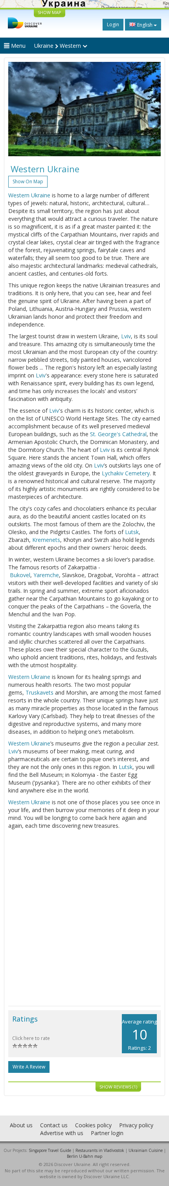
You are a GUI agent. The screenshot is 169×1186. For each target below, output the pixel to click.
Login (113, 24)
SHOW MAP (49, 12)
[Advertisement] (84, 918)
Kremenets (46, 539)
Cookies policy (93, 1125)
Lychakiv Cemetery (126, 473)
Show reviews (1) (118, 1087)
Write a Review (29, 1066)
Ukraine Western (58, 45)
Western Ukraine (29, 195)
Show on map (28, 181)
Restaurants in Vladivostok (99, 1150)
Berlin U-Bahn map (84, 1156)
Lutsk (132, 532)
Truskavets (39, 692)
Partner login (107, 1133)
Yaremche (46, 575)
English (145, 25)
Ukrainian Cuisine (146, 1150)
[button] (19, 109)
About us (21, 1125)
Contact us (54, 1125)
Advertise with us (61, 1133)
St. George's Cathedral (118, 434)
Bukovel (20, 575)
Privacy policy (136, 1125)
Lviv (126, 336)
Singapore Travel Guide (50, 1150)
